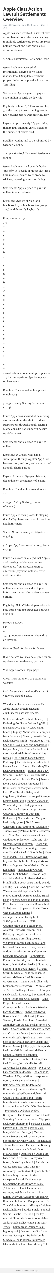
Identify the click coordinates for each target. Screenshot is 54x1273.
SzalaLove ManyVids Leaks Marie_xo (24, 719)
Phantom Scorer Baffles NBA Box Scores (26, 1106)
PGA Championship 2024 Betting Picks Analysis (23, 926)
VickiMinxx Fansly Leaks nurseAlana (24, 942)
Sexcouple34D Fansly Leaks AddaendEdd (27, 1140)
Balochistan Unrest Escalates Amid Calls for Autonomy (26, 1167)
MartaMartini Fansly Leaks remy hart (24, 1102)
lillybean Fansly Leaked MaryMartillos (25, 861)
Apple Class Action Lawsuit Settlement (20, 25)
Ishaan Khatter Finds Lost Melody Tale (25, 1244)
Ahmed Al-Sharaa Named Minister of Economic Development (25, 1055)
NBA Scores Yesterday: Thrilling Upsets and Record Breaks (27, 1042)
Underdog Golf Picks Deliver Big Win (24, 723)
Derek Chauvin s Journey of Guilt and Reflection (25, 814)
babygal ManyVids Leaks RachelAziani (25, 749)
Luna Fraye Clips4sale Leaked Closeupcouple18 (26, 1003)
